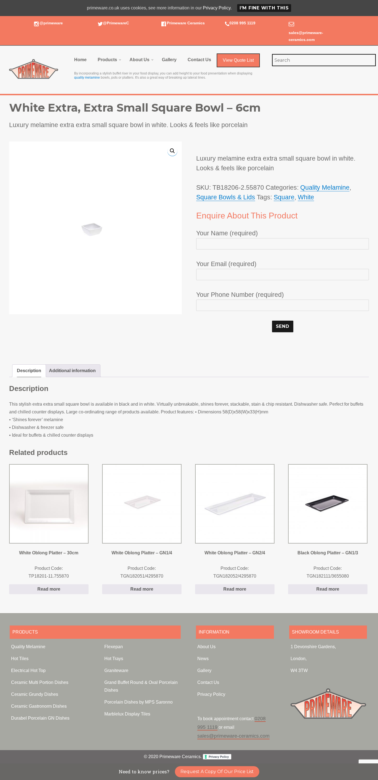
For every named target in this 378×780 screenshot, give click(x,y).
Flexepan (113, 646)
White (306, 197)
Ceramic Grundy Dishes (34, 694)
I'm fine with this (264, 8)
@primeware (51, 23)
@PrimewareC (116, 23)
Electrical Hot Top (28, 670)
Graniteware (116, 670)
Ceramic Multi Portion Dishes (39, 682)
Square (284, 197)
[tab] (29, 370)
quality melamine (87, 77)
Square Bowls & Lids (225, 197)
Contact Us (208, 682)
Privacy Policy (211, 694)
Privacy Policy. (217, 8)
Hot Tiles (20, 658)
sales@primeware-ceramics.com (233, 736)
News (203, 658)
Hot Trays (113, 658)
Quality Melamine (324, 187)
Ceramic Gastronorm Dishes (39, 706)
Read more (48, 589)
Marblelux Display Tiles (127, 714)
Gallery (204, 670)
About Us (206, 646)
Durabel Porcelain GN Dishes (40, 718)
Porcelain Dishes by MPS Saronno (138, 702)
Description (29, 370)
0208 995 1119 (242, 23)
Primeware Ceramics (186, 23)
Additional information (72, 370)
